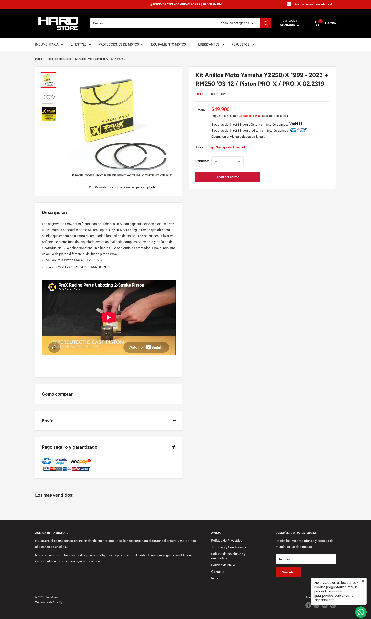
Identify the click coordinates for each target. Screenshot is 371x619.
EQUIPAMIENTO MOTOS (168, 44)
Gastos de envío (249, 116)
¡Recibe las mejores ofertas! (313, 4)
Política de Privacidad (226, 541)
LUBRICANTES (208, 44)
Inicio (38, 58)
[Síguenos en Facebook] (308, 605)
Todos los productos (58, 58)
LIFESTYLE (79, 44)
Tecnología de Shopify (48, 602)
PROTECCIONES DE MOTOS (119, 44)
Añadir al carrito (227, 177)
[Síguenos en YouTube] (325, 605)
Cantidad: (202, 161)
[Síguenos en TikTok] (333, 605)
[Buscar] (265, 23)
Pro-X (199, 94)
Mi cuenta (288, 25)
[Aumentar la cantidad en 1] (238, 161)
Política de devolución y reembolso (228, 556)
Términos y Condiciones (228, 547)
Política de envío (223, 565)
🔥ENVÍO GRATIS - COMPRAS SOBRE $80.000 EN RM (185, 4)
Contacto (218, 572)
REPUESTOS (240, 44)
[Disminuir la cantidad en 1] (216, 161)
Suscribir (288, 572)
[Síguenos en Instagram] (316, 605)
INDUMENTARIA (47, 44)
